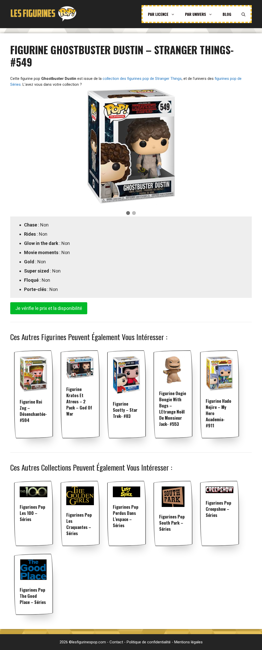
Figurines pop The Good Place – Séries (33, 596)
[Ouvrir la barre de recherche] (243, 14)
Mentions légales (188, 642)
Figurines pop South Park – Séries (172, 522)
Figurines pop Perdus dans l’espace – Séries (125, 516)
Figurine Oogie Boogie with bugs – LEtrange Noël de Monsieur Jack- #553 (172, 408)
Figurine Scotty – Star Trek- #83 (125, 409)
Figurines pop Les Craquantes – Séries (79, 524)
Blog (227, 14)
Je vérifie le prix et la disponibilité (48, 308)
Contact (116, 642)
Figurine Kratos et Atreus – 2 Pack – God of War (79, 401)
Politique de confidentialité (149, 642)
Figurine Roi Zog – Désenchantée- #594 (33, 410)
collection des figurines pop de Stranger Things (142, 78)
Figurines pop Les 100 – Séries (32, 513)
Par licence (158, 14)
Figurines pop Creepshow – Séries (218, 509)
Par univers (195, 14)
